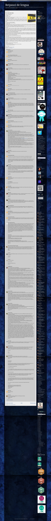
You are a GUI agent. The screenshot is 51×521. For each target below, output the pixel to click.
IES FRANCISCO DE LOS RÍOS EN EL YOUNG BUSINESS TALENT (41, 345)
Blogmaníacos (10, 63)
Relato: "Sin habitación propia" (41, 317)
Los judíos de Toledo (40, 348)
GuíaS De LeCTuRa (40, 373)
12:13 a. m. (9, 162)
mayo (39, 438)
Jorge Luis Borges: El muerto (41, 342)
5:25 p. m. (9, 358)
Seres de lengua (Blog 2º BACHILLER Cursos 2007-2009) (41, 147)
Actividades (39, 206)
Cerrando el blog (40, 280)
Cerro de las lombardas (41, 242)
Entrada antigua (33, 403)
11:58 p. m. (9, 214)
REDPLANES (39, 303)
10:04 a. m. (9, 174)
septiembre (40, 434)
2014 (39, 428)
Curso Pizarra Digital (40, 140)
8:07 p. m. (9, 65)
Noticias (39, 209)
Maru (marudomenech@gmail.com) (12, 245)
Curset (42, 180)
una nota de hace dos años (24, 138)
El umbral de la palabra (41, 291)
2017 (39, 425)
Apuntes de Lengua (40, 224)
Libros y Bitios (40, 325)
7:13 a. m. (9, 232)
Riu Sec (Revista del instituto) (41, 149)
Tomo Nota (39, 358)
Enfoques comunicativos (41, 137)
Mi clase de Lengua (40, 341)
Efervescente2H (40, 382)
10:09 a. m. (9, 179)
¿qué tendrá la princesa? (41, 372)
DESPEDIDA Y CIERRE (40, 252)
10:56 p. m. (9, 127)
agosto (40, 435)
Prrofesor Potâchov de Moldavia (41, 389)
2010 (39, 448)
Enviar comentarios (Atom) (12, 404)
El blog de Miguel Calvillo (41, 282)
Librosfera (39, 328)
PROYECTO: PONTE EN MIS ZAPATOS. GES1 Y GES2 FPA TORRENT (41, 293)
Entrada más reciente (9, 403)
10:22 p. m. (9, 118)
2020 (39, 422)
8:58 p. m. (9, 196)
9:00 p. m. (9, 86)
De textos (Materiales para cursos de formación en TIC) (41, 148)
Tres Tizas (39, 362)
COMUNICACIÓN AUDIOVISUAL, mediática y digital (41, 257)
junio (39, 437)
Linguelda (39, 330)
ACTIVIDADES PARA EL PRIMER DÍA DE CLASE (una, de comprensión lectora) (41, 320)
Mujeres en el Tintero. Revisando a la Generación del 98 (41, 312)
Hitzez (39, 386)
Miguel (9, 192)
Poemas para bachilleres (42, 175)
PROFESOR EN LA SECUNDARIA (40, 353)
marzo (40, 440)
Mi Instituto (39, 150)
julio (39, 436)
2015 (39, 427)
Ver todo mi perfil (39, 20)
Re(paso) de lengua (17, 4)
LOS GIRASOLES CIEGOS (41, 227)
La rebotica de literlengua (41, 310)
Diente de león (40, 270)
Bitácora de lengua (40, 237)
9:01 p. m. (9, 90)
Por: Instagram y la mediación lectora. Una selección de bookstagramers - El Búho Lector (41, 249)
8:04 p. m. (9, 61)
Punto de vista (39, 390)
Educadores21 (39, 381)
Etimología (39, 396)
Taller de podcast (40, 151)
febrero (40, 441)
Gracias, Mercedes (41, 179)
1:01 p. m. (9, 250)
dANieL (9, 390)
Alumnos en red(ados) (41, 221)
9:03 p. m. (9, 95)
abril (39, 439)
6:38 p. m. (9, 288)
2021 (39, 421)
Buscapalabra (39, 400)
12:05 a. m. (9, 220)
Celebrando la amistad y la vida (41, 356)
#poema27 (39, 201)
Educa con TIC (39, 380)
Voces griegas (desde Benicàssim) (40, 365)
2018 (39, 424)
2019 (39, 423)
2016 (39, 426)
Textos (39, 210)
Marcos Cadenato (10, 205)
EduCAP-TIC (39, 277)
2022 (39, 420)
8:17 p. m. (9, 338)
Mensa (39, 399)
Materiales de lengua (40, 395)
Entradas (40, 197)
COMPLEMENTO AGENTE (41, 251)
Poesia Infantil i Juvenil (41, 350)
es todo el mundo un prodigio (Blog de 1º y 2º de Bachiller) (41, 145)
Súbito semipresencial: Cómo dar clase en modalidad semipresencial (41, 283)
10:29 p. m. (9, 122)
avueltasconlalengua (40, 229)
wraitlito (9, 150)
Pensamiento (39, 354)
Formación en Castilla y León (41, 225)
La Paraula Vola (40, 307)
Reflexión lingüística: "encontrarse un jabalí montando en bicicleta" (41, 272)
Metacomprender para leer (41, 338)
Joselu (9, 164)
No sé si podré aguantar (42, 168)
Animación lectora (40, 202)
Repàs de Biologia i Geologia (41, 391)
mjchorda (9, 114)
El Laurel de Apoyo (40, 288)
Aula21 (39, 377)
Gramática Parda (40, 305)
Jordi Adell (39, 387)
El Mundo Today (40, 401)
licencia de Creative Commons (41, 155)
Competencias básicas (40, 205)
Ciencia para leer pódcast (41, 331)
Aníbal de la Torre (40, 376)
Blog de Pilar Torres (40, 238)
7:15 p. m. (9, 310)
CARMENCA (9, 266)
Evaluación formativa (40, 278)
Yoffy (39, 367)
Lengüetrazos (40, 322)
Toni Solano (9, 303)
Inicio (21, 403)
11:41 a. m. (9, 243)
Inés (8, 259)
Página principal (40, 12)
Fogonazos (39, 385)
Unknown (9, 59)
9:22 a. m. (9, 398)
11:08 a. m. (9, 388)
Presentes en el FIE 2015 (41, 298)
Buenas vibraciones (40, 378)
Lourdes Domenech (10, 155)
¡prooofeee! (39, 370)
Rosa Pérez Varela (10, 120)
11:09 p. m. (9, 392)
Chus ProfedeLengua (10, 222)
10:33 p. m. (9, 343)
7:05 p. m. (9, 190)
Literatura (39, 207)
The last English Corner (40, 235)
